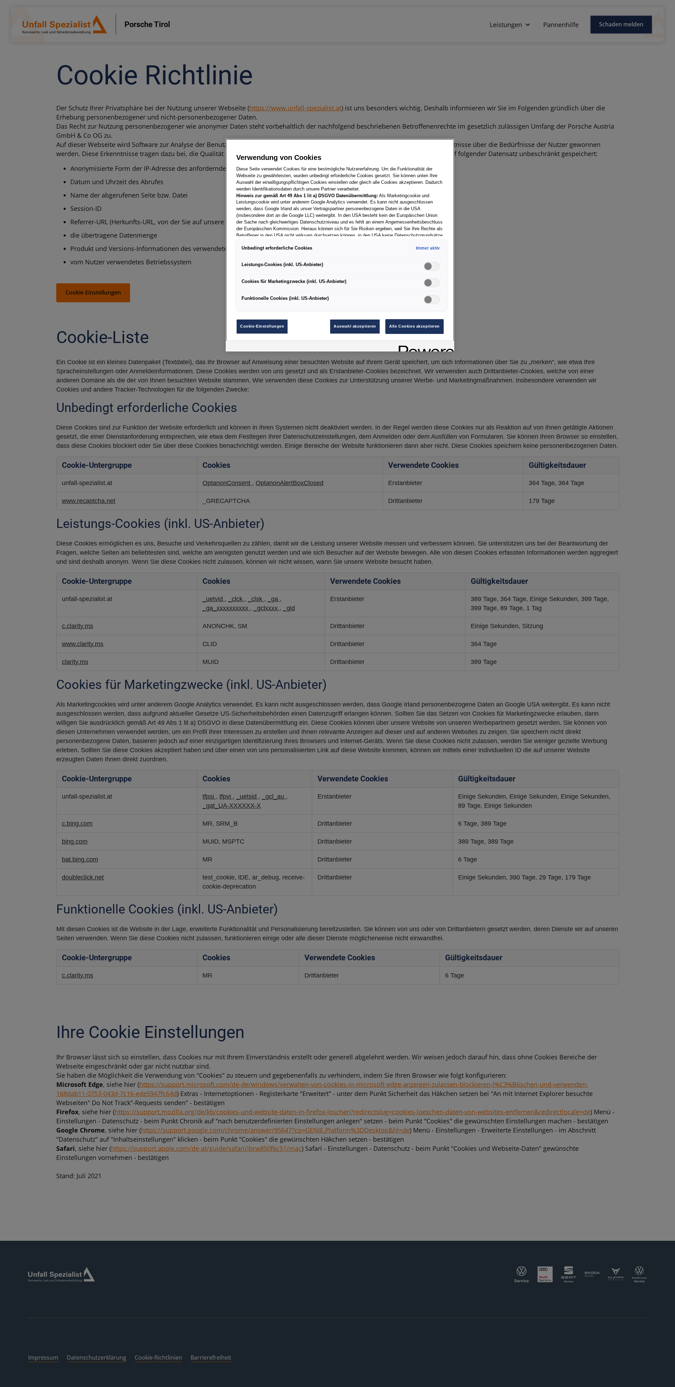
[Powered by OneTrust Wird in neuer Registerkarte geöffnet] (424, 347)
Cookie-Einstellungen (262, 326)
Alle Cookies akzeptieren (414, 326)
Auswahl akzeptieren (355, 326)
